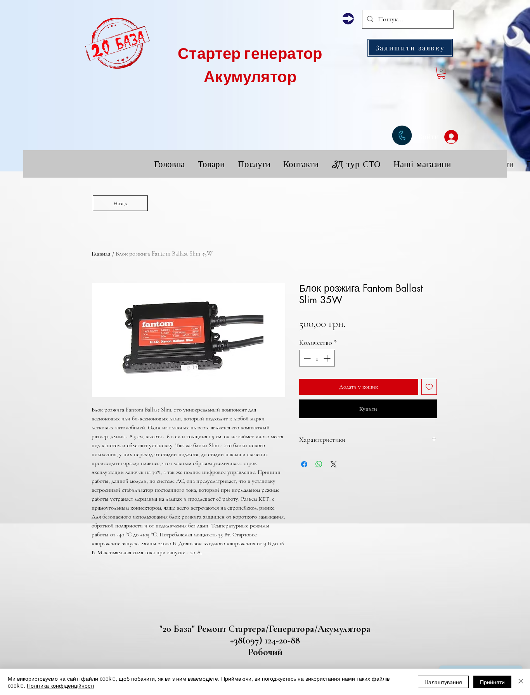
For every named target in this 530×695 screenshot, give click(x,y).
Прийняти (492, 682)
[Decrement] (306, 358)
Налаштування (443, 682)
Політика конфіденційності (60, 685)
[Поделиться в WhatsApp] (319, 464)
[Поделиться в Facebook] (304, 464)
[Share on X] (333, 464)
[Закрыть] (520, 682)
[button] (410, 47)
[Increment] (328, 358)
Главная (101, 254)
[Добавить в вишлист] (429, 387)
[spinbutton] (317, 358)
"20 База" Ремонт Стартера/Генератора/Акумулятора (265, 628)
